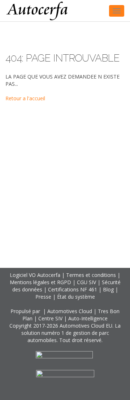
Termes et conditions (91, 274)
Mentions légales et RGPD (40, 282)
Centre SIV (50, 318)
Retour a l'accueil (25, 98)
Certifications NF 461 (72, 289)
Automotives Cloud (69, 311)
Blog (108, 289)
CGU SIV (86, 282)
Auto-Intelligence (88, 318)
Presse (43, 296)
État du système (76, 296)
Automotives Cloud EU (86, 325)
